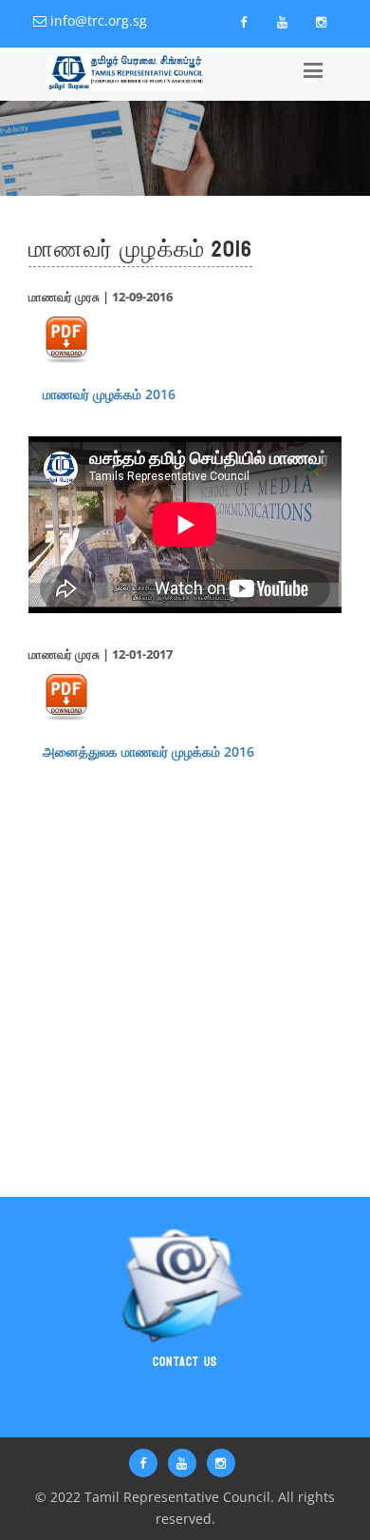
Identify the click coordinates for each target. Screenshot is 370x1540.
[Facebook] (243, 22)
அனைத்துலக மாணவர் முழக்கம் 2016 (148, 751)
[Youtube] (282, 22)
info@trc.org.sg (98, 20)
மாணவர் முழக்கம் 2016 (109, 394)
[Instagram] (320, 22)
